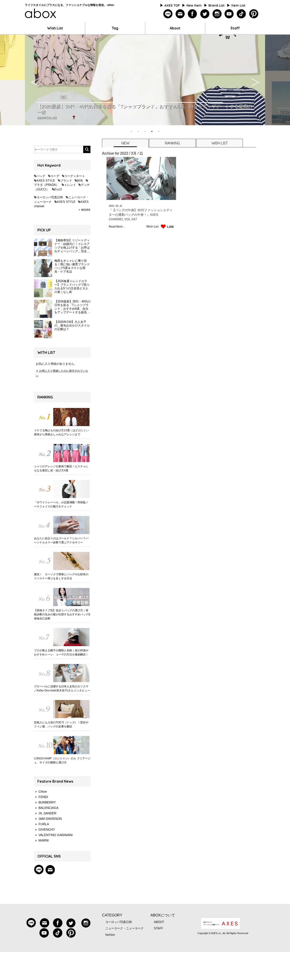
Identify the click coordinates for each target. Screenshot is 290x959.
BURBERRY (47, 802)
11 (121, 205)
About (175, 28)
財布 (80, 180)
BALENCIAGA (48, 808)
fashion (110, 934)
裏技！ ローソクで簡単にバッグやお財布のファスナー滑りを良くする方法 (61, 576)
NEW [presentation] (125, 143)
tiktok (241, 14)
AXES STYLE (45, 180)
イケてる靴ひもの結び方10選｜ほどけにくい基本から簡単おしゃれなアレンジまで (61, 432)
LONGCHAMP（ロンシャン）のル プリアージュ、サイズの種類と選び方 (62, 760)
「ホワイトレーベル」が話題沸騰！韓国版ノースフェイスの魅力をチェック (61, 504)
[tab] (125, 143)
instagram (217, 14)
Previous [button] (35, 80)
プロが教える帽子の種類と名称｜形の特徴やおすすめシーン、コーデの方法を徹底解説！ (61, 652)
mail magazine (50, 869)
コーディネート (74, 176)
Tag (115, 28)
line (168, 14)
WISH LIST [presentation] (220, 143)
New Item (194, 5)
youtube (229, 14)
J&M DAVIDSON (50, 818)
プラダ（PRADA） (46, 185)
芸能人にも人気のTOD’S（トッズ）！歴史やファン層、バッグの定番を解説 (61, 724)
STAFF (158, 928)
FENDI (43, 797)
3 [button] (145, 131)
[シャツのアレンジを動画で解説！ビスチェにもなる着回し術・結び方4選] (62, 453)
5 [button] (158, 131)
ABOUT (159, 922)
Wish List (55, 28)
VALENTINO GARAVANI (56, 835)
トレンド (70, 185)
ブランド (66, 180)
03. (117, 205)
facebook (192, 14)
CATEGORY (112, 915)
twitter (204, 14)
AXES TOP (172, 5)
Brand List (216, 5)
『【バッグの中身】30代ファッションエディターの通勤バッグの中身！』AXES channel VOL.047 (141, 214)
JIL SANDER (47, 813)
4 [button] (152, 131)
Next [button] (255, 80)
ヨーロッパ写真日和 (49, 197)
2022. (112, 205)
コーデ (55, 176)
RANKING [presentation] (172, 143)
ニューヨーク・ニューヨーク (124, 928)
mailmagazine (180, 14)
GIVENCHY (47, 829)
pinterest (253, 14)
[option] (145, 80)
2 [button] (138, 131)
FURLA (44, 824)
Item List (238, 5)
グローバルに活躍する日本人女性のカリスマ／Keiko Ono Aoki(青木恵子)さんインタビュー (62, 688)
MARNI (44, 840)
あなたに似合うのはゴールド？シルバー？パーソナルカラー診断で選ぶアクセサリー (61, 540)
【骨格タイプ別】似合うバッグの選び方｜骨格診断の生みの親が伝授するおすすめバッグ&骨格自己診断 (62, 614)
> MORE (85, 210)
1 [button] (131, 131)
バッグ (40, 176)
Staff (235, 28)
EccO (58, 189)
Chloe (43, 791)
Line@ (39, 869)
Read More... (117, 226)
